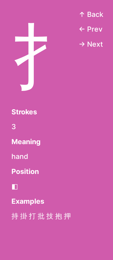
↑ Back (91, 14)
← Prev (90, 29)
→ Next (91, 44)
